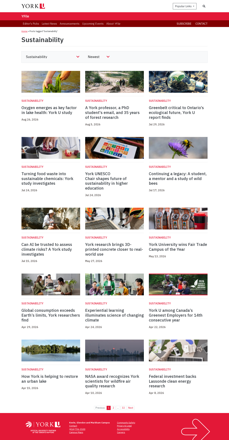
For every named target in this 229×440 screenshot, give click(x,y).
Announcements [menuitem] (69, 23)
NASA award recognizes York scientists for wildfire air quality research (112, 381)
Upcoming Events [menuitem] (93, 23)
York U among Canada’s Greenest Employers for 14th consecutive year (176, 315)
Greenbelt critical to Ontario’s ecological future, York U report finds (176, 112)
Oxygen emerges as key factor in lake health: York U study (49, 110)
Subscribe (184, 23)
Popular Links (183, 6)
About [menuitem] (113, 23)
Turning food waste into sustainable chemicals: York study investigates (47, 178)
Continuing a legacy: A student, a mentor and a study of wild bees (178, 178)
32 (123, 407)
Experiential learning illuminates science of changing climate (114, 315)
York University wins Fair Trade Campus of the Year (178, 247)
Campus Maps (76, 432)
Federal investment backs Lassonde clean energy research (172, 381)
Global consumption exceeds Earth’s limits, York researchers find (50, 315)
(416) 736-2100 (77, 429)
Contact (201, 23)
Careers (121, 432)
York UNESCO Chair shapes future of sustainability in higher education (106, 181)
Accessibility (123, 429)
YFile (25, 16)
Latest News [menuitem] (49, 23)
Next (130, 407)
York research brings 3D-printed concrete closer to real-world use (114, 249)
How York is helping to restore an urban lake (49, 379)
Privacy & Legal (124, 425)
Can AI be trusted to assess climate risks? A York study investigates (46, 249)
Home (24, 31)
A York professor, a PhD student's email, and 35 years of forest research (112, 112)
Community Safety (126, 422)
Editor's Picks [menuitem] (31, 23)
